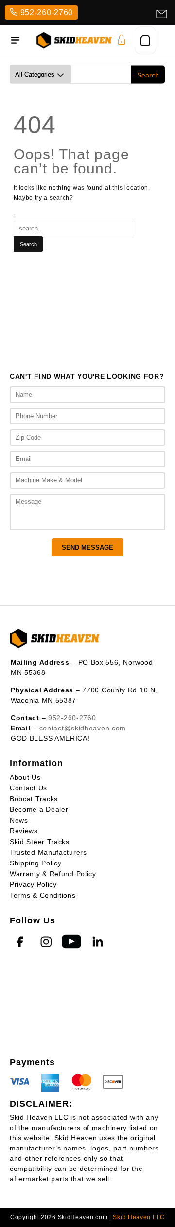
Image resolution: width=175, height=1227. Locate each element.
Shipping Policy (36, 863)
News (19, 820)
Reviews (24, 831)
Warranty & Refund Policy (53, 874)
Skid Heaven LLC (139, 1217)
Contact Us (28, 788)
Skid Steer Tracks (40, 841)
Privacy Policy (33, 884)
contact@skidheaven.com (82, 728)
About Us (25, 777)
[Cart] (145, 40)
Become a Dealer (39, 809)
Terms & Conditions (43, 895)
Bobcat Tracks (34, 799)
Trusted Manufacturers (48, 852)
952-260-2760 (46, 12)
